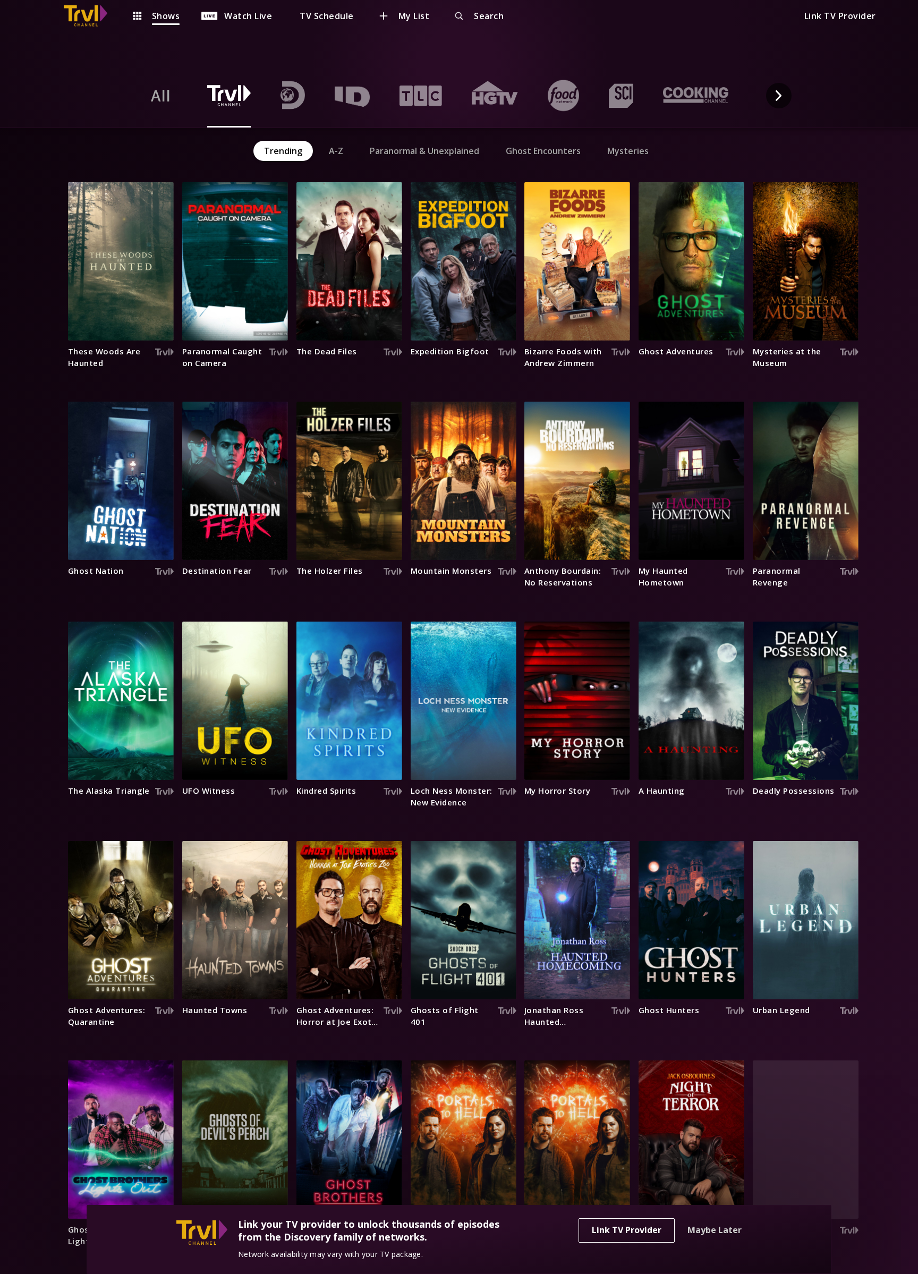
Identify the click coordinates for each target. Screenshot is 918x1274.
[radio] (160, 96)
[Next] (779, 95)
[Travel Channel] (91, 16)
